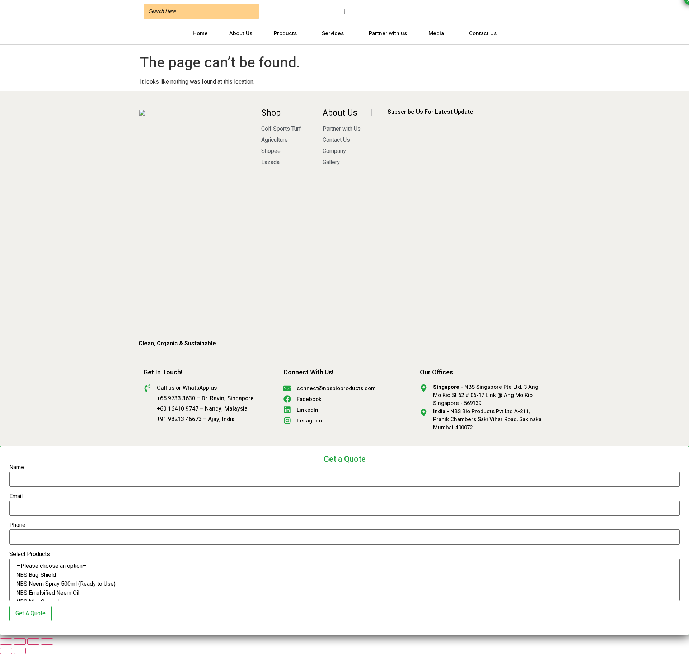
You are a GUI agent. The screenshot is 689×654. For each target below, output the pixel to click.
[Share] (33, 641)
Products (285, 33)
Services (333, 33)
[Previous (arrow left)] (6, 651)
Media (436, 33)
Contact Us (483, 33)
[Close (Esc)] (47, 641)
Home (200, 33)
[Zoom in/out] (6, 641)
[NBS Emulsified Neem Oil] (344, 593)
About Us (240, 33)
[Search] (251, 11)
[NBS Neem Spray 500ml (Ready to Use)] (344, 584)
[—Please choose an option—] (344, 566)
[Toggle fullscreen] (20, 641)
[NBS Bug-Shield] (344, 575)
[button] (287, 34)
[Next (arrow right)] (20, 651)
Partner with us (388, 33)
